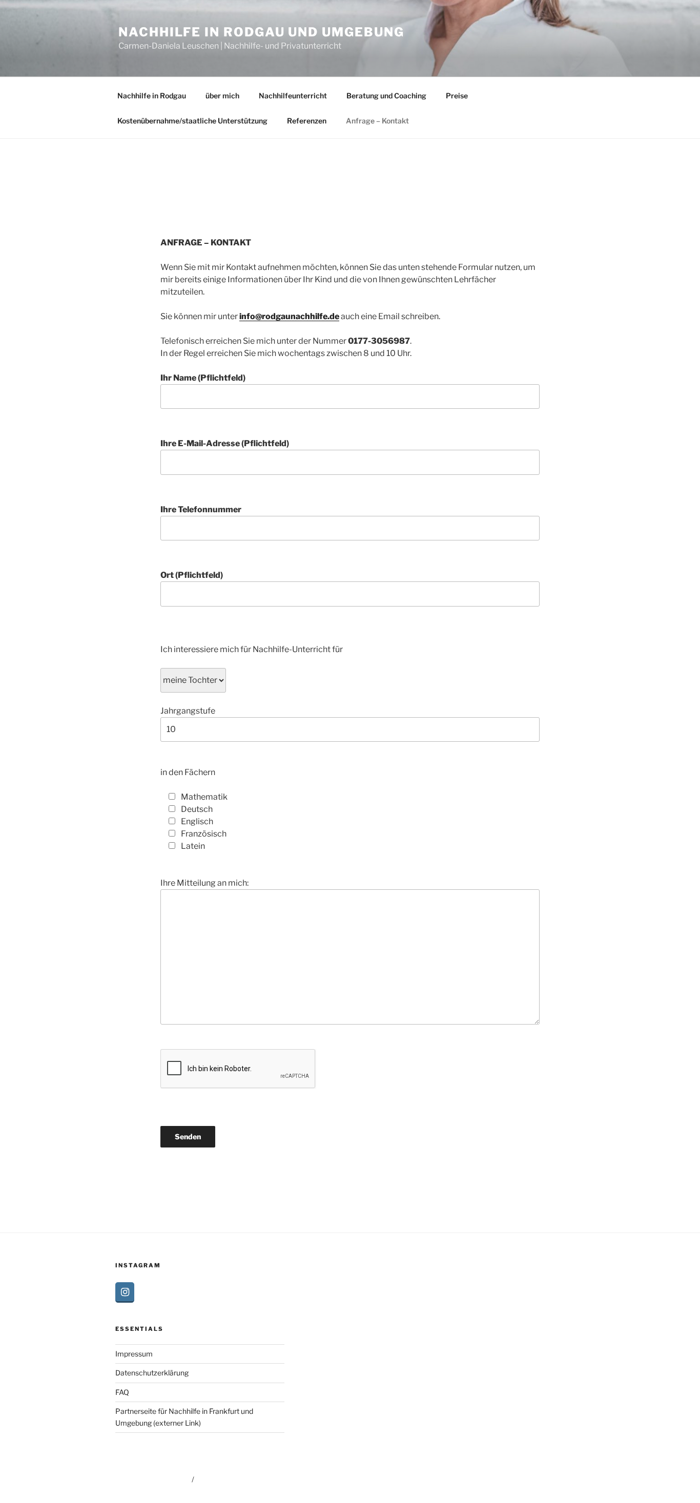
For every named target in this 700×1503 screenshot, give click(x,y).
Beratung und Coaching (386, 95)
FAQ (122, 1392)
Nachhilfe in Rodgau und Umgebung (261, 32)
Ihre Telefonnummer (200, 509)
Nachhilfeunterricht (293, 95)
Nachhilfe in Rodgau (151, 95)
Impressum (134, 1353)
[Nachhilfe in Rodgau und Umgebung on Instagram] (124, 1292)
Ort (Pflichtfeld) (191, 575)
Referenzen (306, 120)
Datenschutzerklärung (152, 1372)
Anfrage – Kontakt (377, 120)
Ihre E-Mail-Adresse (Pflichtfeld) (224, 443)
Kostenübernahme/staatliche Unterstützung (192, 120)
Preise (457, 95)
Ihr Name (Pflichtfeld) (202, 378)
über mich (222, 95)
